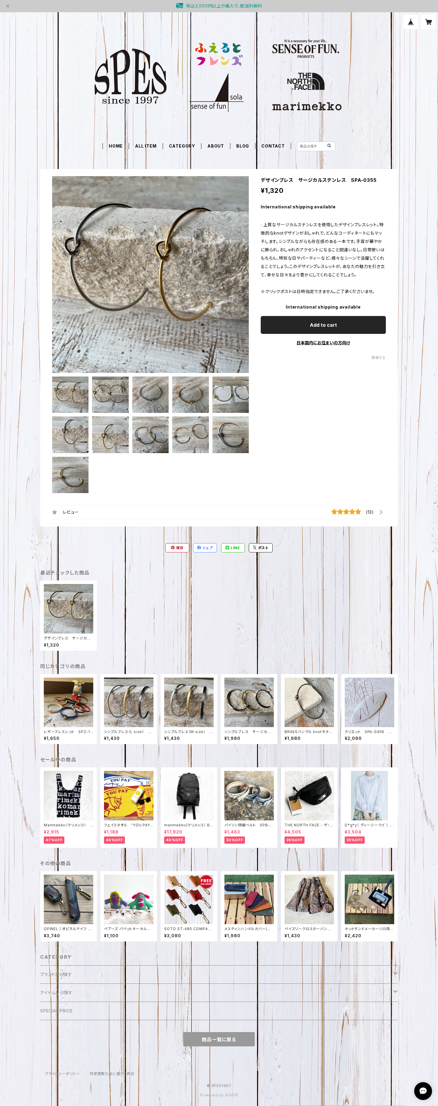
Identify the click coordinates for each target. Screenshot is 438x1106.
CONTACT (273, 145)
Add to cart (323, 325)
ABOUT (215, 145)
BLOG (242, 145)
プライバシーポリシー (62, 1073)
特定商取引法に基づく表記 (112, 1073)
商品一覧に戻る (219, 1040)
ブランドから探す (56, 974)
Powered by (212, 1095)
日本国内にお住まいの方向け (323, 342)
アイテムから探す (56, 992)
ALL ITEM (145, 145)
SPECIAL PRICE (56, 1010)
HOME (116, 145)
